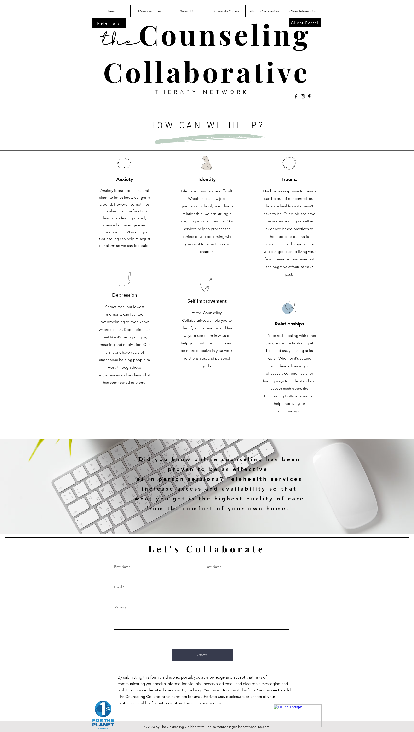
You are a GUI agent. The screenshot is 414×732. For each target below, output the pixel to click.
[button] (264, 11)
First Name (122, 566)
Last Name (214, 566)
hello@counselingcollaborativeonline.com (238, 727)
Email (118, 586)
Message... (122, 607)
